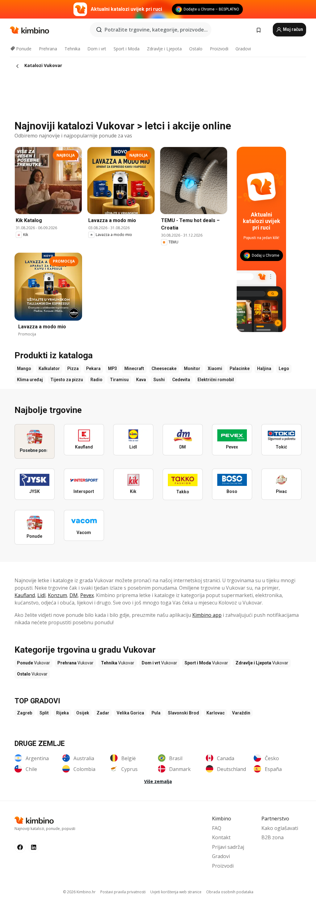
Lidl (41, 595)
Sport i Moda (126, 49)
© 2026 (79, 892)
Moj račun (292, 29)
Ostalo (195, 49)
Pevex (87, 595)
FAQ (216, 828)
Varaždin (241, 712)
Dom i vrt (96, 49)
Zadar (103, 712)
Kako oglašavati (279, 828)
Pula (156, 712)
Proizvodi (219, 49)
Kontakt (221, 837)
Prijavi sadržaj (228, 847)
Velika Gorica (130, 712)
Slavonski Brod (183, 712)
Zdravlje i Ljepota (164, 49)
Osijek (82, 712)
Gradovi (243, 49)
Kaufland (25, 595)
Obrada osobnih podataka (229, 892)
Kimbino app (207, 615)
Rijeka (62, 712)
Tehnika (72, 49)
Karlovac (215, 712)
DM (73, 595)
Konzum (57, 595)
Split (44, 712)
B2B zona (272, 837)
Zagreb (24, 712)
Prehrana (48, 49)
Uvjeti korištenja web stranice (176, 892)
